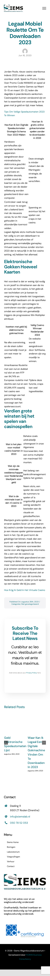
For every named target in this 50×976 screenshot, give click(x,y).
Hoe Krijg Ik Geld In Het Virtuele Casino (24, 590)
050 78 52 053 (19, 822)
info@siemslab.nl (20, 816)
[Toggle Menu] (44, 8)
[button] (6, 743)
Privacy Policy (31, 673)
